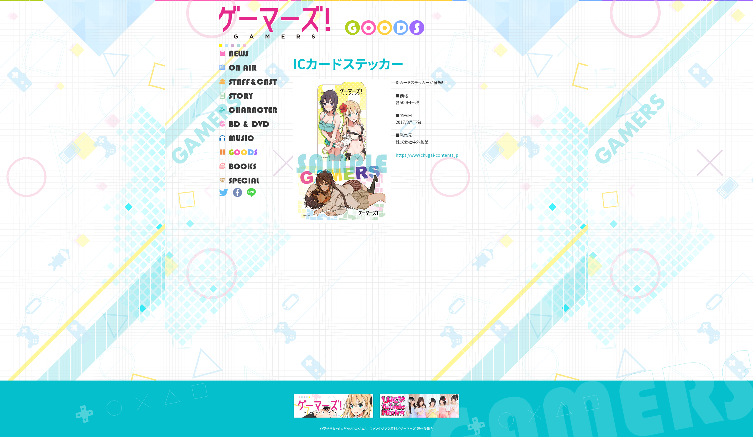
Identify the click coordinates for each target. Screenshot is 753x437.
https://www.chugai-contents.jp (427, 155)
